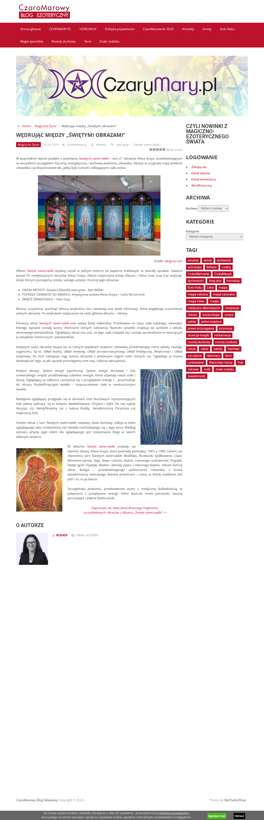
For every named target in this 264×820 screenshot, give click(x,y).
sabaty (218, 349)
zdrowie (193, 369)
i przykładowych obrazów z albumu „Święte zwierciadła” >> (125, 512)
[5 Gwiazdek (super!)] (164, 149)
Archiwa (191, 208)
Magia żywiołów (31, 41)
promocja (225, 328)
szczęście (195, 356)
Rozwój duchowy (64, 41)
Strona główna (30, 29)
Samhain (233, 349)
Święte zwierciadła (146, 145)
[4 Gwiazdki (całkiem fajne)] (160, 149)
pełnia (192, 321)
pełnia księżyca (211, 321)
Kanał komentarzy (203, 179)
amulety (193, 260)
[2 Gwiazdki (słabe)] (154, 149)
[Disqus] (99, 626)
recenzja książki (198, 335)
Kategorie (192, 231)
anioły (208, 260)
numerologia (210, 315)
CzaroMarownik (198, 274)
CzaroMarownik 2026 (158, 29)
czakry (226, 267)
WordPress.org (201, 185)
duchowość (196, 281)
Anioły (207, 29)
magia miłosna (198, 294)
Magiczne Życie (45, 126)
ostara (228, 315)
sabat (204, 349)
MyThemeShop (235, 800)
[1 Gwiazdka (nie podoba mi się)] (150, 149)
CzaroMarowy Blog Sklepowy (37, 800)
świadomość (196, 376)
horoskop (233, 281)
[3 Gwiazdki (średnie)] (157, 149)
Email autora (87, 535)
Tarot (87, 41)
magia (223, 287)
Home (26, 126)
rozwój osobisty (226, 342)
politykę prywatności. (174, 813)
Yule (240, 362)
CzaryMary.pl (222, 274)
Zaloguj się (198, 167)
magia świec (196, 301)
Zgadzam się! (216, 816)
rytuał (192, 349)
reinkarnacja (222, 335)
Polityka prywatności (119, 29)
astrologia (195, 267)
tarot (228, 356)
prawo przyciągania (201, 328)
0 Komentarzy (76, 145)
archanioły (224, 260)
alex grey (122, 145)
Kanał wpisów (200, 173)
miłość (192, 315)
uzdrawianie (196, 362)
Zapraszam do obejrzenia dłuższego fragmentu (125, 508)
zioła (207, 369)
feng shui (215, 281)
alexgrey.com (173, 261)
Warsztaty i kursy (220, 362)
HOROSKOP (88, 29)
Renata (101, 145)
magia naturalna (224, 294)
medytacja (232, 308)
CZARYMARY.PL (60, 29)
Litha (210, 287)
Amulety (188, 29)
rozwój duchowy (199, 342)
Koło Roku (227, 29)
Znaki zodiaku (109, 41)
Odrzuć (239, 816)
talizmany (213, 356)
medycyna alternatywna (204, 308)
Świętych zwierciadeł (93, 158)
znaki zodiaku (225, 369)
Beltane (212, 267)
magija (214, 301)
